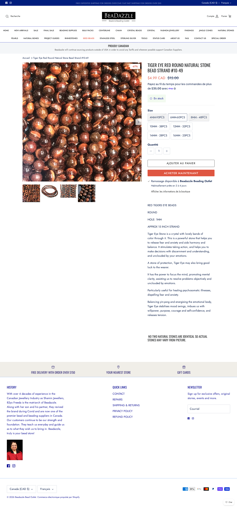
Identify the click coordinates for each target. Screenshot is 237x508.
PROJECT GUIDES (51, 38)
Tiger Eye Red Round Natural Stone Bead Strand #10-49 (61, 58)
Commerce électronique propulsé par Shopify (58, 497)
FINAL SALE (49, 30)
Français (225, 2)
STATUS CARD (159, 38)
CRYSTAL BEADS (134, 30)
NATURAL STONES (226, 30)
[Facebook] (6, 3)
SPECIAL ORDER (218, 38)
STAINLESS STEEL (107, 38)
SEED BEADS (88, 38)
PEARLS (14, 38)
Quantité (153, 145)
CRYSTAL (151, 30)
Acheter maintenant (181, 173)
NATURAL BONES (31, 38)
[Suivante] (139, 122)
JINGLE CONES (205, 30)
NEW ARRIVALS (21, 30)
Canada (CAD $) (209, 2)
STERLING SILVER (128, 38)
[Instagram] (11, 3)
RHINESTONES (71, 38)
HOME (6, 30)
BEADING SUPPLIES (68, 30)
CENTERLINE (104, 30)
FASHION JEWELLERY (169, 30)
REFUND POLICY (123, 417)
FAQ (187, 38)
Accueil (26, 58)
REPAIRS (117, 400)
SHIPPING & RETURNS (126, 405)
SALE (36, 30)
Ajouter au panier (181, 163)
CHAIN (119, 30)
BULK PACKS (87, 30)
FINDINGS (189, 30)
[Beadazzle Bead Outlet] (118, 16)
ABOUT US (175, 38)
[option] (82, 121)
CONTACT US (200, 38)
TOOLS (144, 38)
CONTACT (119, 394)
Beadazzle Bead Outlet (25, 497)
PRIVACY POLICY (122, 411)
